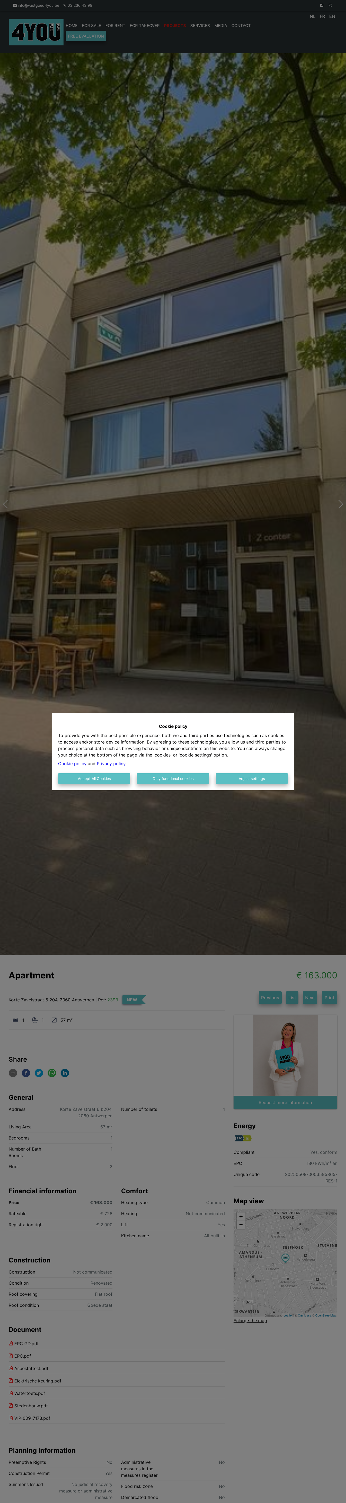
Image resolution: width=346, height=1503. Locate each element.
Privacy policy (111, 763)
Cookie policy (72, 763)
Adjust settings (252, 778)
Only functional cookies (173, 778)
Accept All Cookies (94, 778)
